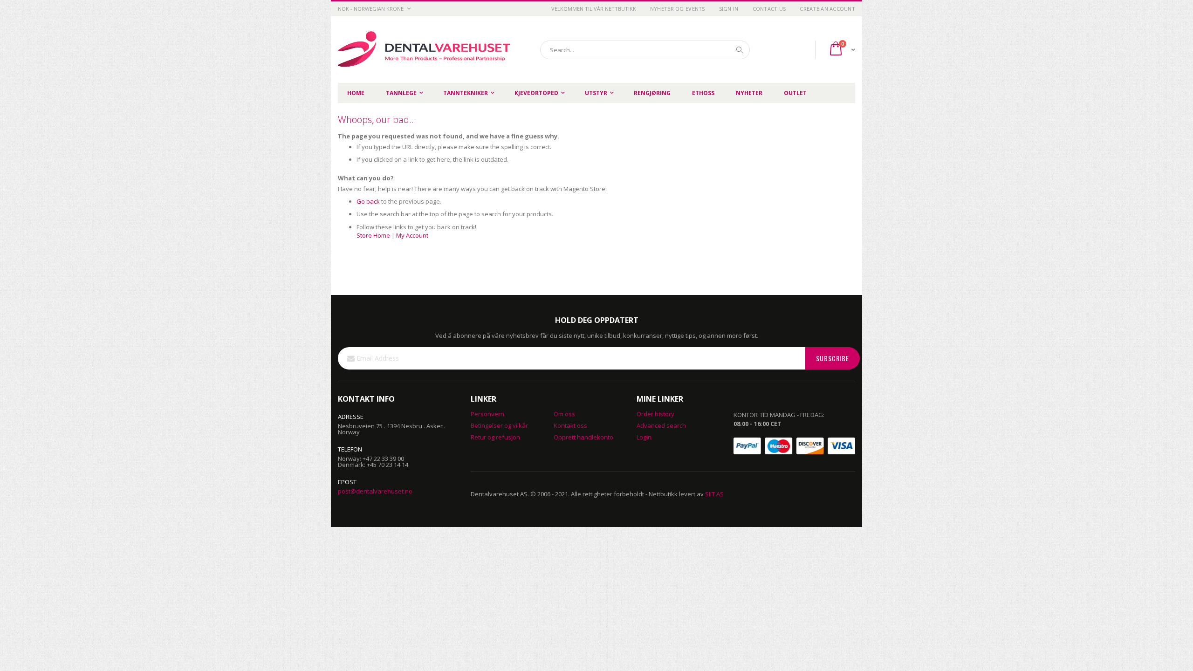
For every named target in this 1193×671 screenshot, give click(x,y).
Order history (655, 414)
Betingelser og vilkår (499, 425)
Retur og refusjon (495, 437)
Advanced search (661, 425)
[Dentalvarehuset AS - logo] (425, 49)
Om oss (564, 414)
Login (644, 437)
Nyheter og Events (677, 8)
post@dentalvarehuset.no (375, 491)
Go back (368, 201)
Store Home (373, 235)
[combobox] (645, 50)
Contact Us (769, 8)
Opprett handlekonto (583, 437)
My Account (412, 235)
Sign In (729, 8)
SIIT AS (714, 494)
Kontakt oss (570, 425)
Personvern (487, 414)
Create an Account (827, 8)
